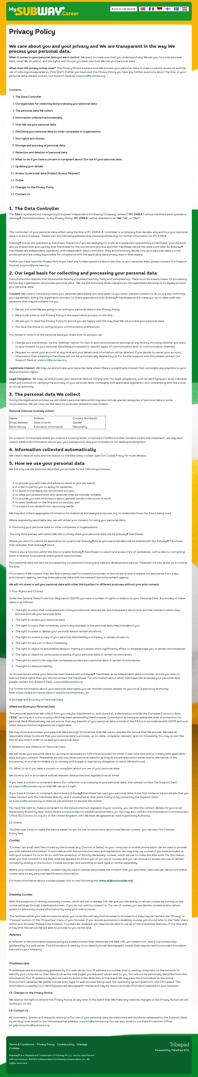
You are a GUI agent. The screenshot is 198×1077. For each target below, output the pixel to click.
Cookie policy (65, 1044)
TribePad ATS (180, 1050)
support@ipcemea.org (34, 265)
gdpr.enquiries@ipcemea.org (31, 1025)
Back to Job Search (124, 8)
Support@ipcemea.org (90, 75)
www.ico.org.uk (36, 815)
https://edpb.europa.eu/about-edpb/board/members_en (52, 692)
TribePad (179, 1045)
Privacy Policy (46, 1044)
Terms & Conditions (21, 1044)
